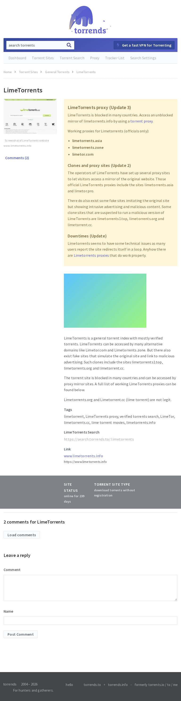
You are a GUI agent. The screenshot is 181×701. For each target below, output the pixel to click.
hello (69, 684)
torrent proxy (141, 121)
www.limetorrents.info (83, 455)
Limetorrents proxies (91, 255)
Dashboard (17, 57)
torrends (9, 684)
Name (8, 611)
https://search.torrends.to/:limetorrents (99, 439)
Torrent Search (72, 57)
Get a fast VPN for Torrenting (146, 45)
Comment (12, 569)
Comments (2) (16, 157)
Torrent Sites (43, 57)
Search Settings (143, 57)
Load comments (22, 534)
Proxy (94, 57)
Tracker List (115, 57)
